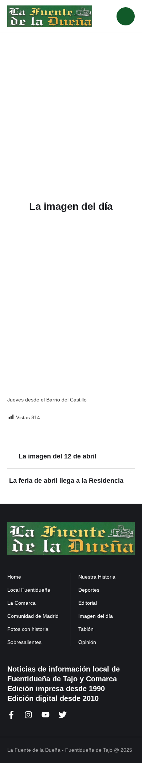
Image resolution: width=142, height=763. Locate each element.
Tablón (86, 629)
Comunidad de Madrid (33, 616)
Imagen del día (95, 616)
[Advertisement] (71, 107)
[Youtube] (46, 715)
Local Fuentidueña (28, 590)
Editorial (87, 603)
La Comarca (21, 603)
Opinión (87, 642)
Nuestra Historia (96, 577)
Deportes (88, 590)
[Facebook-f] (11, 715)
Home (14, 577)
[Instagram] (28, 715)
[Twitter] (63, 715)
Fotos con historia (27, 629)
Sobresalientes (24, 642)
